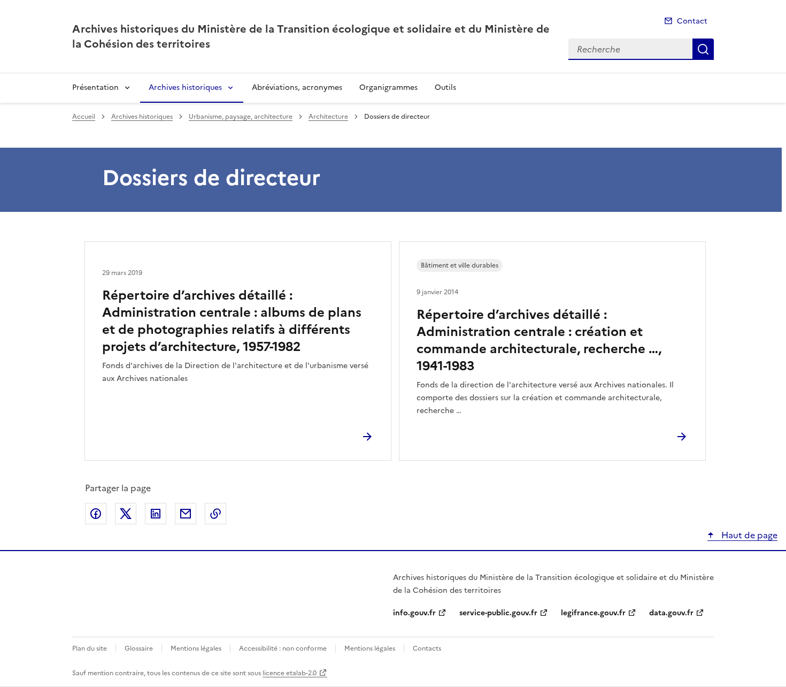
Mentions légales (196, 648)
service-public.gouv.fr (498, 613)
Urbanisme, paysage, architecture (240, 116)
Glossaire (139, 648)
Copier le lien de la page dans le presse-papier (215, 513)
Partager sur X (125, 513)
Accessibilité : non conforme (283, 648)
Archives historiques (185, 87)
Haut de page (748, 535)
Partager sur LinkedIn (155, 513)
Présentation (95, 87)
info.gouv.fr (414, 613)
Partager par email (185, 513)
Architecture (328, 116)
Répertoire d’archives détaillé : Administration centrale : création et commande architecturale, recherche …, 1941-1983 (539, 340)
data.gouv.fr (671, 613)
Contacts (427, 648)
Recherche (703, 49)
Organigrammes (388, 87)
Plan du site (89, 648)
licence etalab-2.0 (290, 673)
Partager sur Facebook (95, 513)
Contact (692, 21)
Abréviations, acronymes (297, 87)
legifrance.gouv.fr (593, 613)
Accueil (83, 116)
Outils (445, 87)
